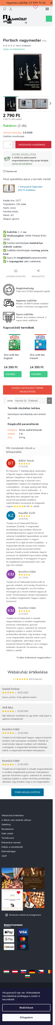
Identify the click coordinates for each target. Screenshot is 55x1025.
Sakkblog (6, 824)
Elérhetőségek (9, 851)
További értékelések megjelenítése (33, 657)
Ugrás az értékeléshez (14, 49)
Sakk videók (7, 833)
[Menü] (47, 9)
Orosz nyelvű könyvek (30, 430)
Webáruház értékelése (27, 672)
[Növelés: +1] (13, 143)
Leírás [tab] (10, 400)
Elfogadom (26, 1017)
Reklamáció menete (11, 842)
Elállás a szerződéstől (12, 847)
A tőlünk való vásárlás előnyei (16, 820)
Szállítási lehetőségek (13, 136)
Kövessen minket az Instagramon (25, 914)
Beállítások (26, 1007)
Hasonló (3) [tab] (20, 400)
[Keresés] (5, 9)
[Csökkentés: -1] (13, 146)
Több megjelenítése (27, 792)
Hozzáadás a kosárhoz (32, 145)
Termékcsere (8, 838)
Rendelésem (8, 829)
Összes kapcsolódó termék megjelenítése (27, 390)
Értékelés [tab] (33, 400)
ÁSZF (4, 856)
